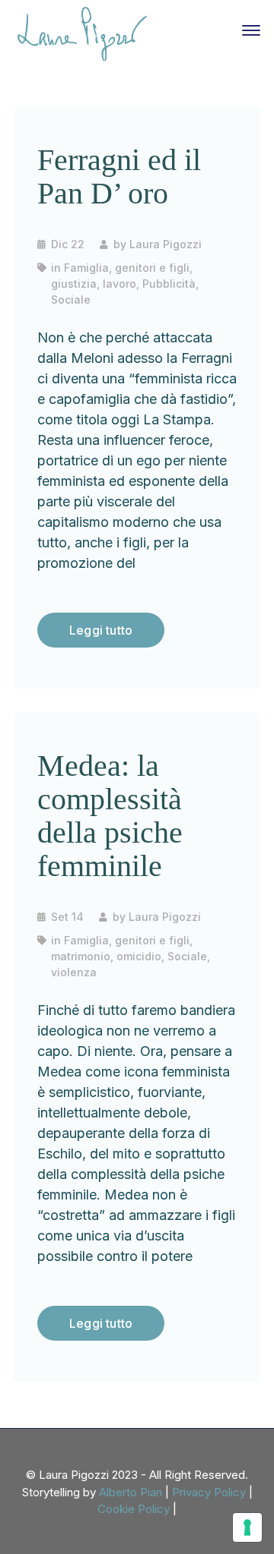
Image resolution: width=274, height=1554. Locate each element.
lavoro (119, 283)
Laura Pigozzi (165, 244)
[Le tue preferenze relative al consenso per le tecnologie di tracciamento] (247, 1527)
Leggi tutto (100, 630)
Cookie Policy (133, 1509)
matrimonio (80, 956)
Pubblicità (169, 283)
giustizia (74, 283)
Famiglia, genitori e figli (127, 267)
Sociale (71, 299)
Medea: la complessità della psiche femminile (110, 816)
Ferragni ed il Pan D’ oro (119, 176)
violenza (74, 972)
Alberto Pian (130, 1492)
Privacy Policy (209, 1492)
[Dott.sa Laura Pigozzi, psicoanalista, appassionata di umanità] (82, 32)
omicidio (138, 956)
